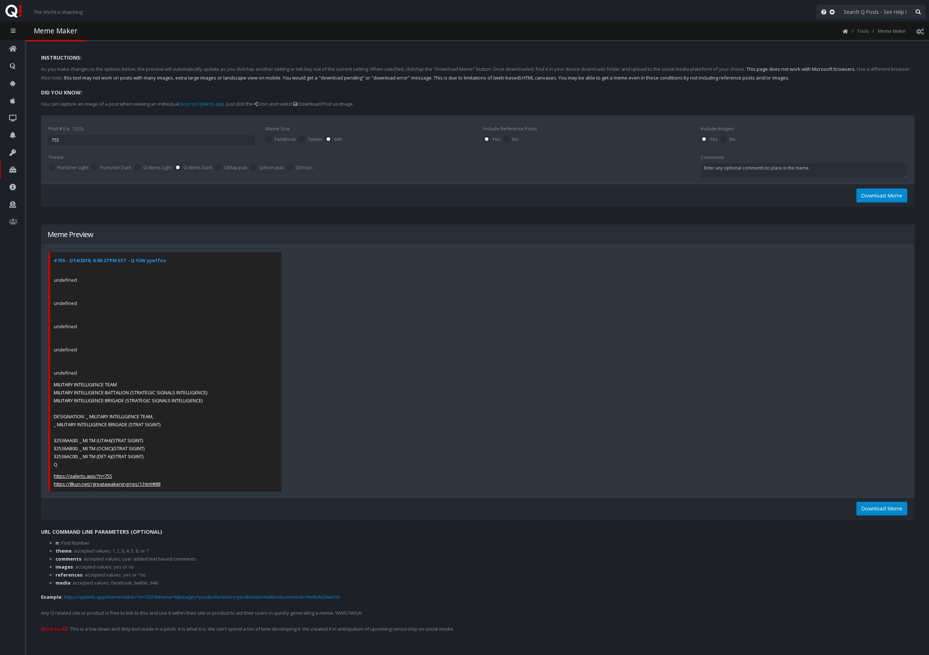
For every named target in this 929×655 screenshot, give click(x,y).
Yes (496, 139)
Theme (56, 157)
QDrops (304, 168)
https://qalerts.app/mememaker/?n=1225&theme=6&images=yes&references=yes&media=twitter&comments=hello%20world (202, 597)
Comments (712, 157)
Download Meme (882, 195)
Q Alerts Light (157, 168)
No (515, 139)
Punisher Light (73, 168)
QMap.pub (235, 168)
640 (338, 139)
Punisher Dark (116, 168)
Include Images (717, 128)
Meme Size (278, 128)
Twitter (315, 139)
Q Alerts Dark (198, 168)
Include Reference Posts (510, 128)
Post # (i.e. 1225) (65, 128)
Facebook (285, 139)
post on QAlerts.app (202, 104)
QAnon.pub (271, 168)
